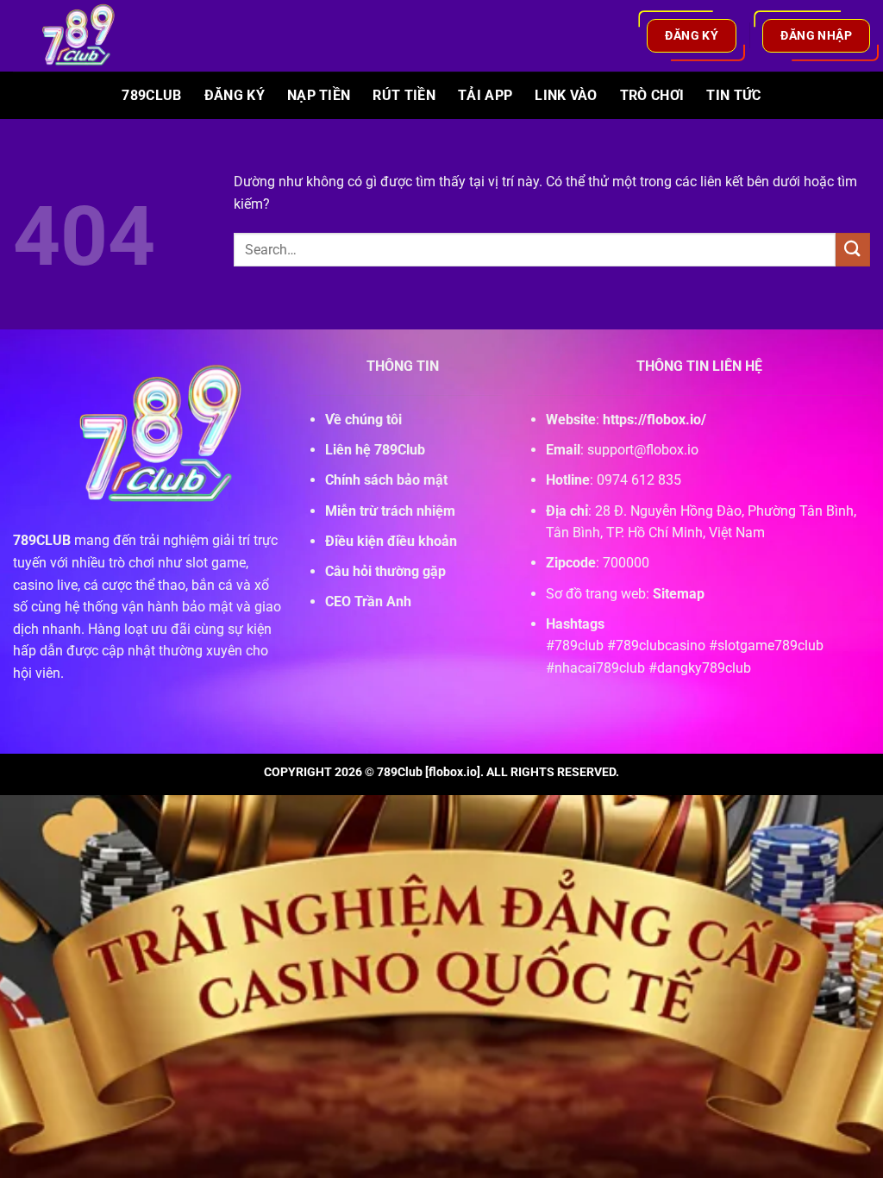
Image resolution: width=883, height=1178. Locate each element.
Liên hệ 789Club (375, 450)
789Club (151, 95)
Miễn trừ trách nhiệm (390, 511)
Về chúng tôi (363, 419)
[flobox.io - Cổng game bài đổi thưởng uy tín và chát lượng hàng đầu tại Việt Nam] (89, 36)
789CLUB (42, 540)
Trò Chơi (652, 95)
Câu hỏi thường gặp (385, 571)
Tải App (485, 95)
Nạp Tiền (319, 95)
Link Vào (566, 95)
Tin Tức (733, 95)
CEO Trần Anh (368, 601)
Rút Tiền (404, 95)
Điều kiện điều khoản (391, 541)
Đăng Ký (234, 95)
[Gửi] (853, 249)
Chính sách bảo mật (386, 480)
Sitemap (679, 594)
